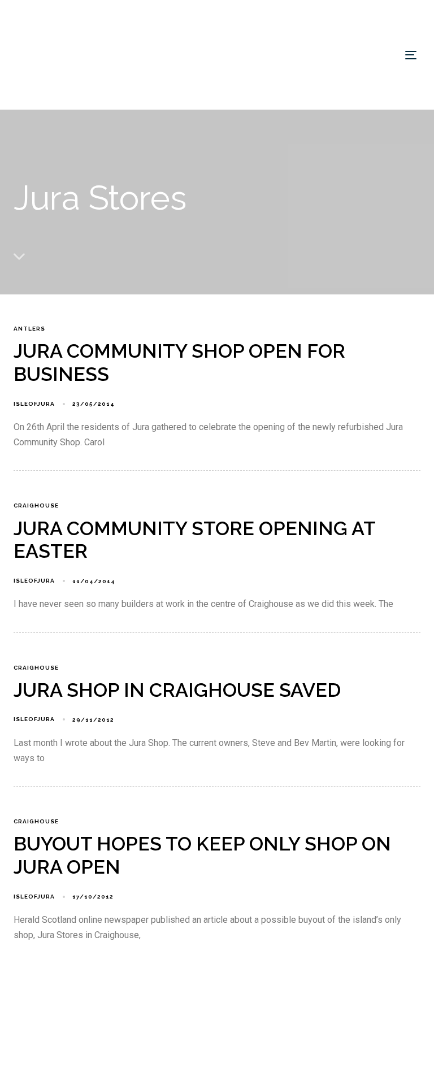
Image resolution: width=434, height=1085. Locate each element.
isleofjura (34, 404)
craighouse (36, 505)
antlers (29, 329)
